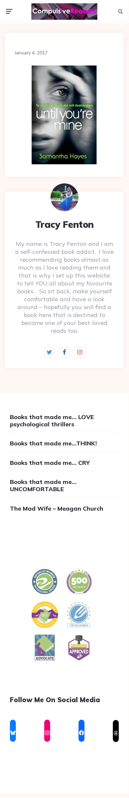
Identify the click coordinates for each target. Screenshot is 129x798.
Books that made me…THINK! (53, 443)
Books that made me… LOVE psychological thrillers (52, 420)
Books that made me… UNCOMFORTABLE (43, 485)
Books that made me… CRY (50, 462)
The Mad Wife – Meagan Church (56, 508)
